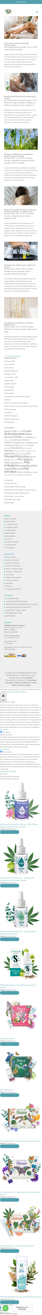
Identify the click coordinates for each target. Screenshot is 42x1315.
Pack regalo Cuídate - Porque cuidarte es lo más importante (20, 1141)
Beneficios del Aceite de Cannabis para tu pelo (20, 97)
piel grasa (21, 463)
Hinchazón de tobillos (19, 451)
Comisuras (7, 440)
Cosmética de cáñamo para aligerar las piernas (20, 266)
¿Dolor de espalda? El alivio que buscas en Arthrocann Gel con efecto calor (20, 210)
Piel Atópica (8, 413)
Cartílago (29, 437)
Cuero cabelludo (26, 443)
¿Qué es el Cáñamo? (12, 563)
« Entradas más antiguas (12, 356)
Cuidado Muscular (18, 216)
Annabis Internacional (13, 566)
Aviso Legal (10, 575)
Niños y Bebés (9, 393)
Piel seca (17, 469)
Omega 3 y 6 (29, 105)
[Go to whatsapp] (6, 1308)
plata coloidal (34, 472)
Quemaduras (7, 475)
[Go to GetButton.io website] (5, 1312)
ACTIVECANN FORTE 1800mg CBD (16, 493)
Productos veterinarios (11, 419)
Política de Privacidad (13, 577)
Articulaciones (15, 433)
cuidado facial (23, 445)
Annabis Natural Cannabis (16, 47)
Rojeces (14, 475)
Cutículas (30, 445)
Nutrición (7, 400)
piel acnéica (14, 460)
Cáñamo (7, 103)
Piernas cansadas (23, 472)
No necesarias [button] (4, 749)
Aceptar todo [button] (14, 692)
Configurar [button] (23, 692)
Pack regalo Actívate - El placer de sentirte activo (17, 1246)
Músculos (22, 456)
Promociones (10, 548)
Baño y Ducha (9, 368)
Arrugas (26, 431)
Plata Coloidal (17, 274)
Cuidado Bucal (9, 381)
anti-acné (19, 431)
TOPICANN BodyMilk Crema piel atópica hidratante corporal (20, 1297)
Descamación (16, 447)
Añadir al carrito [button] (9, 832)
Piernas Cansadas (15, 49)
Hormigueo (29, 451)
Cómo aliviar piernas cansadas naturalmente (16, 44)
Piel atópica (25, 459)
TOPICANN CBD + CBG (12, 500)
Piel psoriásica (23, 465)
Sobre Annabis (11, 557)
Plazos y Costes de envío (14, 569)
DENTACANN (9, 503)
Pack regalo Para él (6, 1090)
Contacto (9, 586)
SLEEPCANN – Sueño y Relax (14, 496)
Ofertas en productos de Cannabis (15, 403)
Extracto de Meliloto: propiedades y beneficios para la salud (18, 155)
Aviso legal (32, 680)
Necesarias (6, 732)
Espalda (8, 450)
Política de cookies (12, 580)
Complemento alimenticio (20, 440)
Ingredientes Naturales (20, 160)
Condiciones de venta (28, 683)
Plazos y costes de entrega (21, 685)
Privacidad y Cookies (12, 683)
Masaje (9, 456)
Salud (14, 218)
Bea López (11, 158)
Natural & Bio (8, 390)
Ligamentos (9, 453)
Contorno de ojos (12, 442)
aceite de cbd (10, 431)
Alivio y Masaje (9, 364)
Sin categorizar (9, 422)
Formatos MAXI (11, 545)
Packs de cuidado (10, 409)
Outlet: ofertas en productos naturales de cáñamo (21, 406)
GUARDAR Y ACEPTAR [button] (8, 772)
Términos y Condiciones (14, 572)
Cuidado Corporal (10, 384)
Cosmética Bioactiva (11, 371)
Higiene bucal (31, 329)
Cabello (17, 437)
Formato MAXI (9, 387)
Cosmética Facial (10, 374)
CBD (34, 437)
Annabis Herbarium (12, 560)
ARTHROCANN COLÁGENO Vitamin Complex (20, 490)
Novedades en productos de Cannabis (17, 396)
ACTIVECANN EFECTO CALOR (15, 487)
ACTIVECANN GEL (10, 483)
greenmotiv (29, 678)
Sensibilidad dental (22, 475)
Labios (34, 451)
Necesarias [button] (3, 729)
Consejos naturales (18, 103)
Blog (7, 49)
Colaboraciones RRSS (13, 589)
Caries (24, 437)
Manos (28, 453)
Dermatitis (7, 448)
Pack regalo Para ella (7, 1039)
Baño (29, 434)
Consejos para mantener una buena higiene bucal (18, 324)
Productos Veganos (10, 416)
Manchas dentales (20, 454)
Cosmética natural (17, 105)
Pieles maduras (11, 462)
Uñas (30, 475)
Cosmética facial (11, 524)
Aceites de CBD (9, 361)
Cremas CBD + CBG (11, 377)
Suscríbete (9, 583)
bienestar (8, 437)
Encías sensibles (27, 448)
